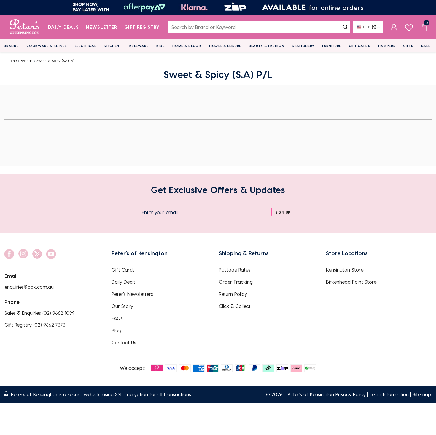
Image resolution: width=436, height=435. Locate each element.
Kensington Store (344, 269)
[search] (345, 27)
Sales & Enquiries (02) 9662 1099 (39, 313)
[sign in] (394, 27)
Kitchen (111, 46)
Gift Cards (359, 46)
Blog (116, 330)
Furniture (331, 46)
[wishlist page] (409, 27)
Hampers (387, 46)
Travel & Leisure (225, 46)
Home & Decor (186, 46)
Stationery (303, 46)
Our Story (122, 306)
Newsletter (101, 27)
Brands (11, 46)
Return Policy (233, 294)
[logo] (24, 27)
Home (12, 60)
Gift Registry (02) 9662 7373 (35, 325)
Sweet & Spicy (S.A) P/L (55, 60)
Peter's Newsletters (132, 294)
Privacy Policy (350, 394)
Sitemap (422, 394)
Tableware (138, 46)
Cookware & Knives (46, 46)
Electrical (85, 46)
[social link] (9, 254)
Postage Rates (234, 269)
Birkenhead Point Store (351, 282)
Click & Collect (235, 306)
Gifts (408, 46)
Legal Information (389, 394)
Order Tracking (236, 282)
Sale (425, 46)
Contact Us (124, 342)
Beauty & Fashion (266, 46)
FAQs (117, 318)
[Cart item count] (423, 27)
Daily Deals (63, 27)
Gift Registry (142, 27)
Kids (160, 46)
